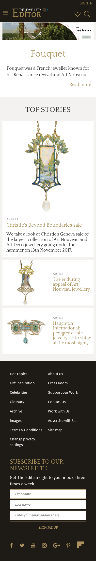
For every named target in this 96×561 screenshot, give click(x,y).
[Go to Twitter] (21, 545)
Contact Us (57, 401)
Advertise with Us (62, 420)
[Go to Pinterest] (68, 545)
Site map (55, 429)
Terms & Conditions (26, 429)
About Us (55, 373)
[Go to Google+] (56, 545)
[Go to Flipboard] (80, 544)
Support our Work (63, 392)
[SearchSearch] (87, 16)
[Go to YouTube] (33, 545)
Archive (16, 411)
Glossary (17, 401)
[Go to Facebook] (11, 545)
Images (16, 420)
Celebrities (19, 392)
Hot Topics (18, 373)
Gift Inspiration (22, 382)
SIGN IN (86, 3)
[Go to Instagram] (44, 545)
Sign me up (48, 528)
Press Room (58, 382)
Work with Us (59, 411)
